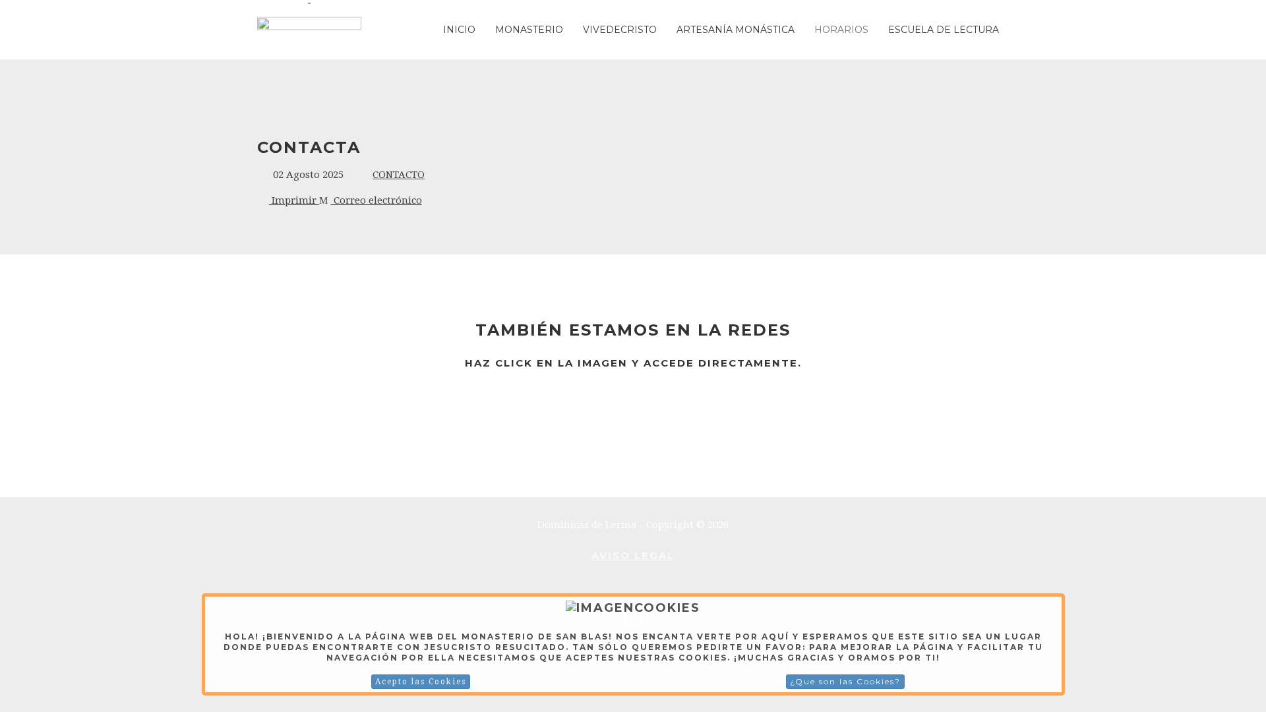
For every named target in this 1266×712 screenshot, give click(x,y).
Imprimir (294, 200)
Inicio (459, 30)
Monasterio (529, 30)
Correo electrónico (376, 200)
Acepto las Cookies (420, 681)
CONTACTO (399, 175)
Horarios (841, 30)
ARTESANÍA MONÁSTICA (736, 30)
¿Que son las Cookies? (845, 681)
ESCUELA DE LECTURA (943, 30)
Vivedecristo (620, 30)
